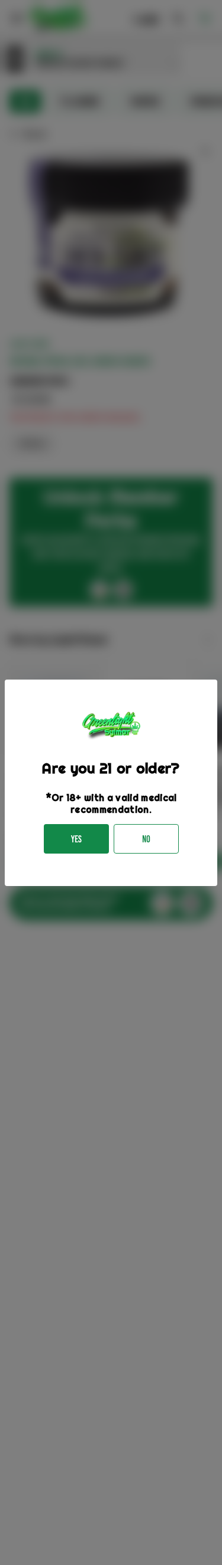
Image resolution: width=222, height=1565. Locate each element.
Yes (76, 839)
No (146, 839)
